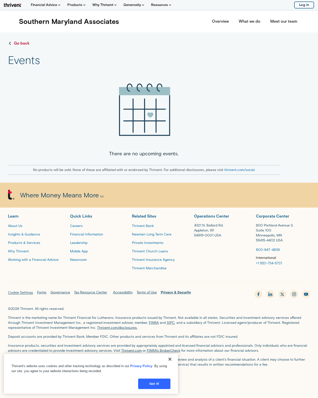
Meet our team (283, 21)
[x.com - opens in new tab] (282, 294)
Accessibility (123, 292)
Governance (60, 292)
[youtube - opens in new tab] (306, 294)
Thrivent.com (131, 350)
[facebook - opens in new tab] (258, 294)
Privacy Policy (141, 366)
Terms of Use (147, 292)
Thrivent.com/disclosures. (117, 328)
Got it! (154, 384)
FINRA (154, 323)
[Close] (169, 359)
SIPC (171, 323)
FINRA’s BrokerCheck (163, 350)
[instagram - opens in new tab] (294, 294)
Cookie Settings (20, 292)
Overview (220, 21)
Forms (41, 292)
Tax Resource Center (90, 292)
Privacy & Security (176, 292)
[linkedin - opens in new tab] (270, 294)
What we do (249, 21)
